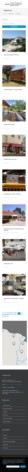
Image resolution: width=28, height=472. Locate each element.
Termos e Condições (11, 463)
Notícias (5, 444)
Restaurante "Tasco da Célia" (12, 194)
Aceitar (23, 466)
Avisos (5, 435)
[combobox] (14, 23)
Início (5, 13)
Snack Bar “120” (8, 263)
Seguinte (5, 315)
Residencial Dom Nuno (10, 159)
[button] (21, 351)
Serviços (5, 448)
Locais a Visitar (7, 418)
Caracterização (7, 408)
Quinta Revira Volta (9, 124)
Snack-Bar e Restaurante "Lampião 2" (14, 299)
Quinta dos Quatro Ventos (11, 54)
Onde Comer (7, 421)
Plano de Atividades (9, 441)
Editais (5, 438)
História (5, 415)
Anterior (5, 313)
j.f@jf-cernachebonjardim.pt (14, 384)
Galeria (5, 412)
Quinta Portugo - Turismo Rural (13, 89)
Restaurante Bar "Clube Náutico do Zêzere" (14, 229)
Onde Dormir (7, 405)
